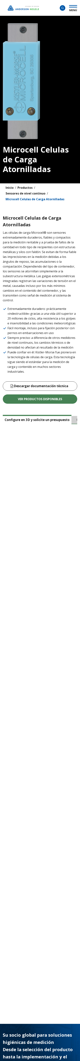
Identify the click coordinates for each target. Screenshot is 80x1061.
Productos (25, 188)
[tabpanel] (40, 472)
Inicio (10, 188)
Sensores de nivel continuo (25, 193)
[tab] (37, 419)
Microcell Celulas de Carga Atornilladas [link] (35, 199)
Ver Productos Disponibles (40, 399)
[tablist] (40, 421)
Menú (73, 9)
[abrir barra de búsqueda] (62, 8)
